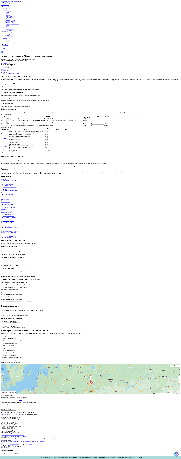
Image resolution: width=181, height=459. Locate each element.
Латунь (8, 34)
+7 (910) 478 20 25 (14, 444)
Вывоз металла (7, 27)
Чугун (7, 39)
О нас (4, 46)
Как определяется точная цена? (9, 326)
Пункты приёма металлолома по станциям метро (12, 435)
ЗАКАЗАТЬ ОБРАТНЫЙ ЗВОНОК (8, 409)
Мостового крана (10, 22)
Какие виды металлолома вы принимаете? (12, 322)
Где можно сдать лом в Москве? (9, 321)
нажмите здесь (132, 457)
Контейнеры (6, 43)
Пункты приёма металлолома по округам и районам (13, 436)
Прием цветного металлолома (22, 438)
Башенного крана (10, 20)
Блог (4, 48)
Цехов (7, 12)
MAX (20, 400)
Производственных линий (12, 24)
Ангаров (8, 13)
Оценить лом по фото (6, 63)
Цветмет (5, 31)
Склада (8, 15)
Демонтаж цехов (35, 441)
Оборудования (9, 17)
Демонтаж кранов (44, 441)
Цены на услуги (58, 438)
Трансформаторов (10, 16)
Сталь (7, 40)
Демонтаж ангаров (17, 441)
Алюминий (9, 32)
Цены (4, 44)
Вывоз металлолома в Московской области (11, 433)
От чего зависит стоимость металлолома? (12, 323)
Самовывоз (9, 30)
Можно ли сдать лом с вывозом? (9, 325)
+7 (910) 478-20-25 (5, 5)
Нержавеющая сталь (11, 36)
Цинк (7, 41)
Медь (7, 35)
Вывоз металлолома (49, 438)
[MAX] (2, 52)
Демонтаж (5, 10)
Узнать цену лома (5, 73)
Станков (8, 18)
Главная (5, 8)
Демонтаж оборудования (7, 441)
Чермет (5, 38)
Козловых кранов (10, 21)
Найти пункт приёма (14, 73)
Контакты (5, 45)
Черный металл (10, 29)
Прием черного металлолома (7, 438)
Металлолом (9, 11)
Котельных (9, 26)
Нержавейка (4, 70)
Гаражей (8, 25)
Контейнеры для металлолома (37, 438)
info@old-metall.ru (5, 2)
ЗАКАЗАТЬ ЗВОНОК (6, 6)
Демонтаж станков (26, 441)
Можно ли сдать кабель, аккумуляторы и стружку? (14, 327)
